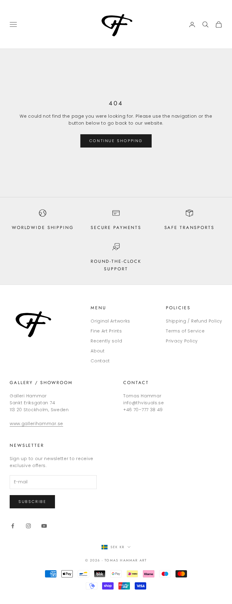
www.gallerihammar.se (36, 424)
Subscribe (32, 501)
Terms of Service (185, 331)
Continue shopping (116, 141)
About (98, 351)
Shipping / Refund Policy (194, 321)
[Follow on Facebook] (13, 526)
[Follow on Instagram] (28, 526)
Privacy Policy (182, 341)
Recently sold (106, 341)
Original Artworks (110, 321)
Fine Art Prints (106, 331)
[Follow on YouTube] (44, 526)
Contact (100, 361)
